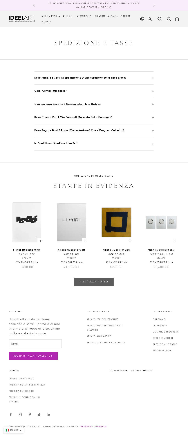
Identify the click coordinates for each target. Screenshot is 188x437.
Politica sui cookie (21, 391)
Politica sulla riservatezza (27, 385)
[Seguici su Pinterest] (30, 414)
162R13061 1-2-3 (161, 254)
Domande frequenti (166, 332)
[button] (14, 430)
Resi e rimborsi (163, 338)
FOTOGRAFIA (83, 16)
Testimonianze (162, 351)
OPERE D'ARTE (51, 16)
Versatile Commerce (94, 427)
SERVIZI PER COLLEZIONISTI (103, 319)
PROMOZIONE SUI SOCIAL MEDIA (106, 343)
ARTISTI (125, 16)
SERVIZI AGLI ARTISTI (99, 336)
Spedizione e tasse (165, 344)
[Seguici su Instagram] (20, 414)
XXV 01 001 (71, 254)
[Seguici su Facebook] (10, 414)
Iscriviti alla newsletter (33, 356)
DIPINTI (68, 16)
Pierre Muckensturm (26, 250)
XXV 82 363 (116, 254)
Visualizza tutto (94, 282)
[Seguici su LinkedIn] (49, 414)
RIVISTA (47, 22)
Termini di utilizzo (21, 379)
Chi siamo (159, 319)
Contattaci (160, 326)
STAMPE (113, 16)
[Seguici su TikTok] (39, 414)
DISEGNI (100, 16)
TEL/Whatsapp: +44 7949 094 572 (131, 370)
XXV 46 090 (27, 254)
